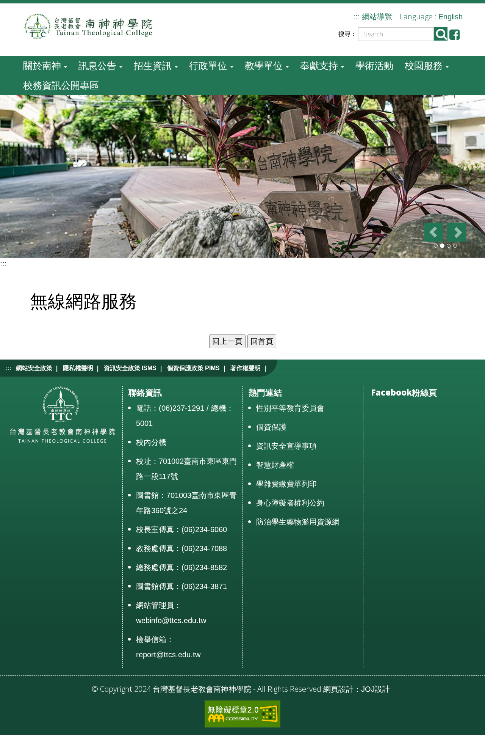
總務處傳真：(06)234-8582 (181, 567)
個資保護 (271, 427)
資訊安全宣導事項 (286, 446)
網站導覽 (377, 17)
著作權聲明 (245, 368)
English (450, 17)
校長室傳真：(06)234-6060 (181, 529)
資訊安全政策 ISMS (130, 368)
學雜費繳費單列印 (286, 484)
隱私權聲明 (78, 368)
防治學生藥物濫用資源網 (298, 522)
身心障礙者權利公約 (290, 503)
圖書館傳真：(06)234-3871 (181, 586)
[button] (433, 232)
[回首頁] (93, 25)
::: (356, 17)
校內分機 (151, 442)
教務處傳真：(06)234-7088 (181, 548)
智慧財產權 (275, 465)
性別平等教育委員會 (290, 408)
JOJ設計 (375, 689)
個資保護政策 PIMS (193, 368)
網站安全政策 (34, 368)
